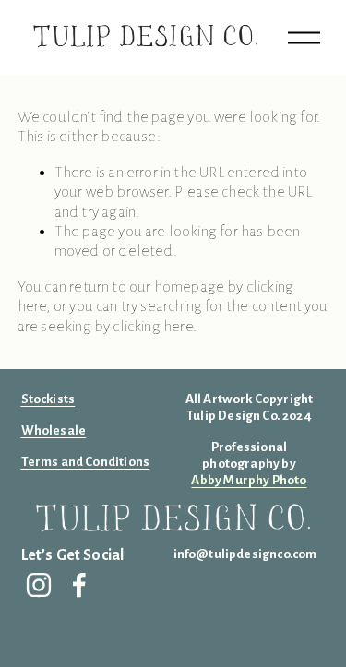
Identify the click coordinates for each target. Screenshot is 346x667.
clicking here (152, 326)
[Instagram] (39, 585)
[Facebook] (79, 585)
